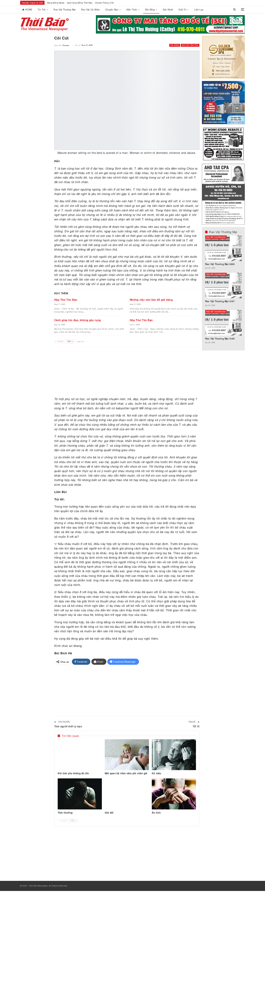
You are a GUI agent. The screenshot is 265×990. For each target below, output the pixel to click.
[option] (223, 291)
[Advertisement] (127, 372)
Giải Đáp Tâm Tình (190, 45)
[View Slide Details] (170, 24)
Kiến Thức (131, 9)
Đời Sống (150, 9)
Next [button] (238, 27)
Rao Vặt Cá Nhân (90, 9)
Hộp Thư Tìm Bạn (65, 299)
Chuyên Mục (111, 9)
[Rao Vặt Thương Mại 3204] (223, 323)
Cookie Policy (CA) (104, 2)
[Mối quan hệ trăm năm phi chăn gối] (127, 754)
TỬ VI (196, 726)
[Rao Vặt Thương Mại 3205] (223, 285)
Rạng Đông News (55, 2)
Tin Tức (42, 9)
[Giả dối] (127, 793)
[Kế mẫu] (174, 754)
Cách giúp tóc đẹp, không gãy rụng (77, 320)
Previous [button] (232, 27)
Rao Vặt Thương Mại (65, 9)
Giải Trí (182, 9)
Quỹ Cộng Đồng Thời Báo (80, 2)
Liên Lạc (198, 9)
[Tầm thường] (80, 793)
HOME (28, 9)
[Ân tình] (174, 793)
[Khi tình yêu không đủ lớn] (80, 754)
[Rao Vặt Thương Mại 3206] (223, 248)
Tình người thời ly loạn (68, 726)
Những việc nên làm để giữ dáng (151, 299)
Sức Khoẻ (168, 9)
